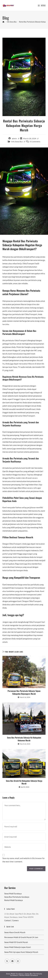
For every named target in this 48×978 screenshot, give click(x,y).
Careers (15, 920)
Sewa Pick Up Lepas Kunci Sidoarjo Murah (21, 952)
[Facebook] (12, 961)
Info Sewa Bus (17, 141)
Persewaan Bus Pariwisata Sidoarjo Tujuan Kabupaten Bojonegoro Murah (24, 692)
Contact (7, 920)
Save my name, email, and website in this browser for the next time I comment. (23, 860)
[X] (7, 961)
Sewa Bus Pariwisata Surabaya (16, 897)
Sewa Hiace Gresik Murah (14, 932)
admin (14, 138)
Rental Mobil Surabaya (13, 900)
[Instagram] (18, 961)
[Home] (3, 22)
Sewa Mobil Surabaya (13, 893)
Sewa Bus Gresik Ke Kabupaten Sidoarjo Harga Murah (24, 782)
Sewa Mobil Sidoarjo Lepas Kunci (17, 947)
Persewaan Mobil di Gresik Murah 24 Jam (21, 937)
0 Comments (35, 141)
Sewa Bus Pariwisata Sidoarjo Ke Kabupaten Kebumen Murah (24, 739)
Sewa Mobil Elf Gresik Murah (16, 942)
